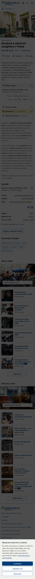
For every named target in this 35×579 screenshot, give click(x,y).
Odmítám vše (17, 569)
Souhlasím (17, 564)
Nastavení (17, 574)
